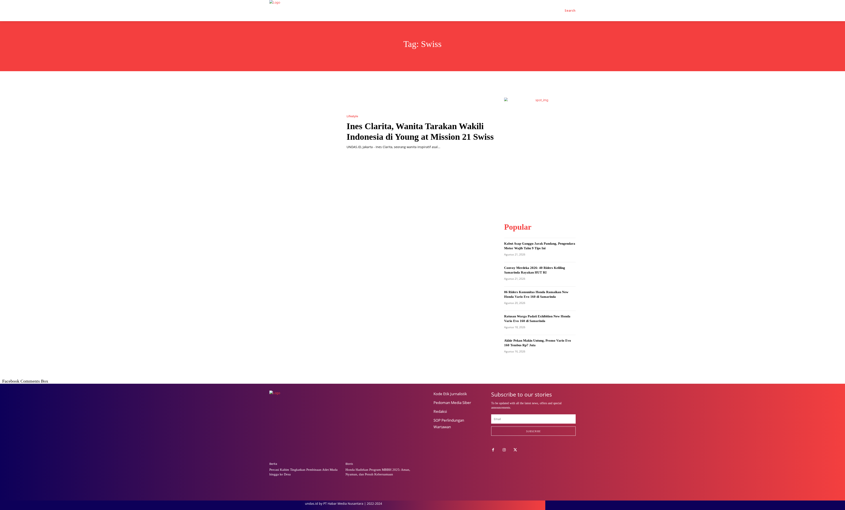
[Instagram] (504, 450)
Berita (273, 463)
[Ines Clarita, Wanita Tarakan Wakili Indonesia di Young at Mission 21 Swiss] (303, 132)
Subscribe (533, 431)
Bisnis (349, 463)
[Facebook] (493, 450)
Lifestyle (352, 116)
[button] (570, 10)
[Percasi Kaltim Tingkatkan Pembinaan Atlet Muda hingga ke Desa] (305, 433)
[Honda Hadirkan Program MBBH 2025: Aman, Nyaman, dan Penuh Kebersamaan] (381, 433)
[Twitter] (515, 450)
